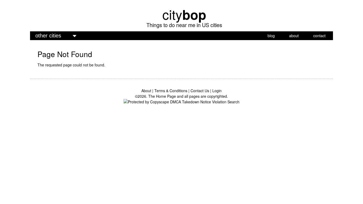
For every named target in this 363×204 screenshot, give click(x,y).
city (184, 14)
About (146, 90)
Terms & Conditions (170, 90)
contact (319, 35)
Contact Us (200, 90)
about (294, 35)
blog (271, 35)
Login (217, 90)
